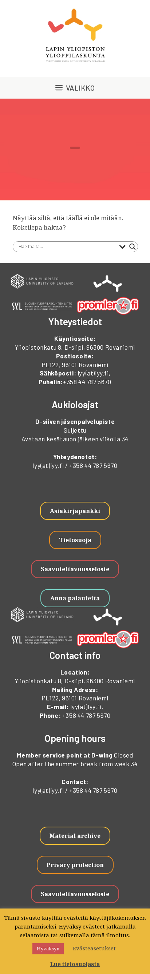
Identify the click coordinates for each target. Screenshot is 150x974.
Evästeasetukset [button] (94, 948)
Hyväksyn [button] (48, 948)
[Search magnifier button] (132, 247)
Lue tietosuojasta (75, 963)
